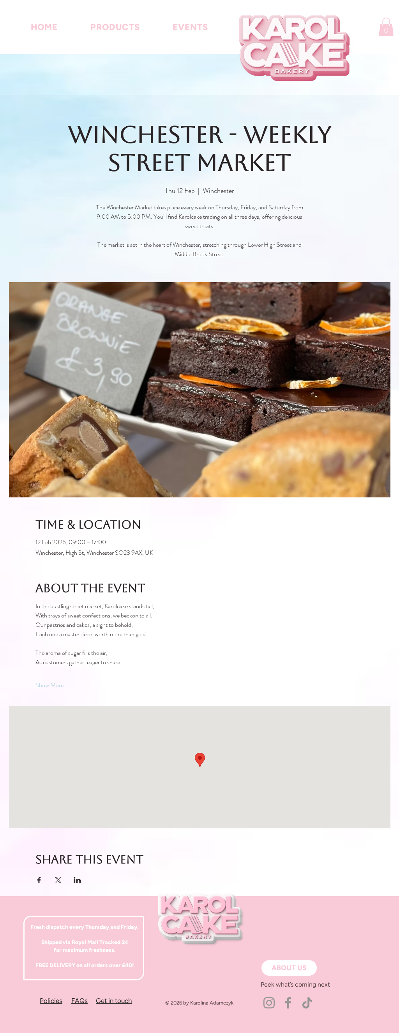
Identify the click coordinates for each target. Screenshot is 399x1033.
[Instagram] (269, 1002)
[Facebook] (288, 1002)
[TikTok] (307, 1002)
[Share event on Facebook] (39, 880)
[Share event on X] (58, 880)
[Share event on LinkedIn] (77, 880)
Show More (49, 685)
